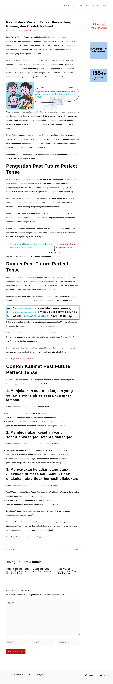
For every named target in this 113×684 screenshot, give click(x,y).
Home (66, 5)
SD (74, 5)
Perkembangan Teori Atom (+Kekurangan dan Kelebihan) (17, 571)
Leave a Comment (13, 30)
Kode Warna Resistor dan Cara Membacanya (67, 571)
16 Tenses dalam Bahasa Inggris (29, 537)
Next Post (78, 550)
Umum (104, 5)
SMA (88, 5)
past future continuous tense (27, 359)
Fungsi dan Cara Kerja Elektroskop (41, 570)
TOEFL (96, 5)
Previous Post (9, 550)
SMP (80, 5)
